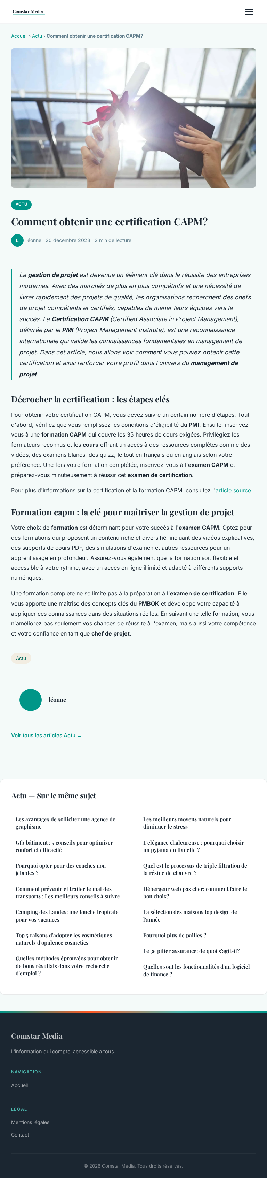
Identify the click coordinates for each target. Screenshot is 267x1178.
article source (233, 490)
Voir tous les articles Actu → (46, 735)
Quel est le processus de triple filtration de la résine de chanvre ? (195, 869)
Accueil (19, 36)
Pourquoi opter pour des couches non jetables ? (61, 869)
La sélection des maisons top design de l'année (190, 915)
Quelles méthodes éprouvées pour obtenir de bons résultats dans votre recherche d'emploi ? (67, 966)
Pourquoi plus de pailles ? (174, 935)
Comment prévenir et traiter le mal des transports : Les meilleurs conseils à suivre (68, 892)
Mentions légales (30, 1122)
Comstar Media (37, 1035)
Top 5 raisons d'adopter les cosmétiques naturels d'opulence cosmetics (64, 939)
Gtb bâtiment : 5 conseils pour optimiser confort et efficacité (64, 846)
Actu (37, 36)
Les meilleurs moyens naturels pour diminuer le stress (187, 823)
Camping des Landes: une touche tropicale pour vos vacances (67, 915)
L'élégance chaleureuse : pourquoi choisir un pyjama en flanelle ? (193, 846)
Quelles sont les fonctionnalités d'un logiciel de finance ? (196, 970)
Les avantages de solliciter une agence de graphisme (65, 823)
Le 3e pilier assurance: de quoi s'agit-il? (191, 950)
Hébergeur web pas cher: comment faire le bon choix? (195, 892)
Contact (20, 1135)
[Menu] (249, 11)
